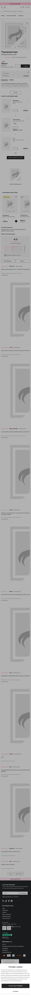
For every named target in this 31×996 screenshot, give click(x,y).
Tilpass (15, 991)
